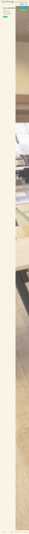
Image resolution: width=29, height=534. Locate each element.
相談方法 (22, 2)
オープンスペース (25, 2)
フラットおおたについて (17, 2)
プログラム (26, 3)
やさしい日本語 (25, 1)
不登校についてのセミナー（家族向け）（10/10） (16, 532)
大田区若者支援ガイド (22, 4)
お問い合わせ (22, 1)
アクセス (16, 1)
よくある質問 (18, 1)
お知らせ (26, 4)
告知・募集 (9, 532)
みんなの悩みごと (22, 3)
